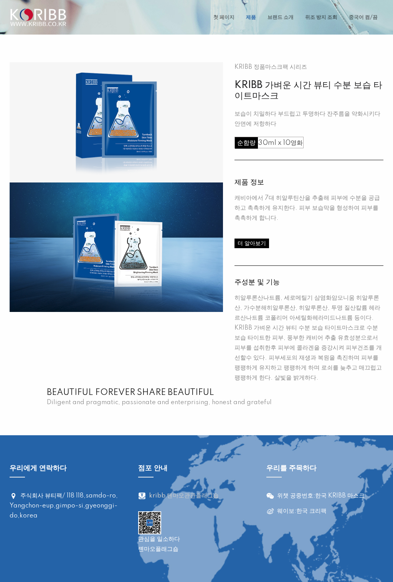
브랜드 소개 (281, 17)
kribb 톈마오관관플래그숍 (184, 495)
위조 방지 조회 (321, 17)
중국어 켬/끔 (363, 17)
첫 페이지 (223, 17)
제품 (251, 17)
